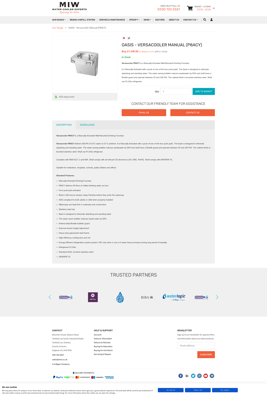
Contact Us (189, 20)
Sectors (160, 20)
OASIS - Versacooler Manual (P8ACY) (87, 27)
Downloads (87, 124)
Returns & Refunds (102, 342)
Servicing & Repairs (102, 354)
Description (64, 124)
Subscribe (206, 354)
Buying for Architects (103, 350)
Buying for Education (103, 346)
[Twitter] (193, 376)
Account (97, 335)
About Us (174, 20)
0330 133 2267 (169, 9)
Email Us (144, 112)
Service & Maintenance (112, 20)
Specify (133, 20)
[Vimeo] (212, 376)
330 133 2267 (58, 355)
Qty (157, 91)
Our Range (57, 27)
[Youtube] (205, 376)
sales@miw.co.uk (59, 359)
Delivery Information (103, 338)
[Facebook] (180, 376)
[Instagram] (199, 376)
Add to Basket (203, 91)
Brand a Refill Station (82, 20)
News (146, 20)
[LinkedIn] (187, 376)
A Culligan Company (61, 364)
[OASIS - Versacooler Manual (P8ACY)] (85, 63)
